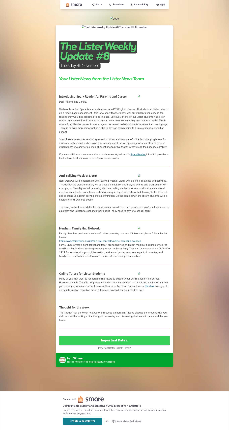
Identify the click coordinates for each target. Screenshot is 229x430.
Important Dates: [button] (114, 340)
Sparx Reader (138, 154)
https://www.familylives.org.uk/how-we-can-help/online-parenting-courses (100, 241)
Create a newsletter (82, 421)
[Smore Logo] (74, 4)
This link (149, 286)
